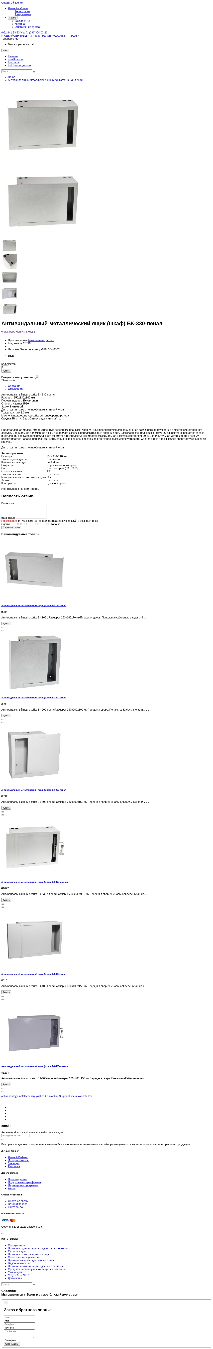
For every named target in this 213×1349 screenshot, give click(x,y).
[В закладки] (2, 627)
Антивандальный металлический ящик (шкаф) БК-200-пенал (33, 697)
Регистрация (22, 11)
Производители (17, 1179)
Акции (11, 1188)
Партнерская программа (23, 1185)
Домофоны (15, 1278)
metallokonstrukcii (81, 1096)
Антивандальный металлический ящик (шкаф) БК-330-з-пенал (34, 882)
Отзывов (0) (15, 388)
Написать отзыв (26, 331)
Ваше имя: (7, 503)
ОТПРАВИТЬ (11, 1344)
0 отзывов (7, 331)
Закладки (13, 1163)
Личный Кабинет (18, 1157)
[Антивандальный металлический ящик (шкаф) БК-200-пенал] (34, 691)
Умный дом (15, 1272)
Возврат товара (17, 1204)
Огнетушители (16, 1245)
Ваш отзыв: (8, 517)
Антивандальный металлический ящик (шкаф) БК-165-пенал (33, 605)
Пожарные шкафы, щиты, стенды (28, 1254)
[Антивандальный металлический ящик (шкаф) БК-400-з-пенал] (34, 1059)
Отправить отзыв (11, 527)
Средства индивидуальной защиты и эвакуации (37, 1269)
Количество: (8, 364)
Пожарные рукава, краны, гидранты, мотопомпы (38, 1248)
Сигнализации (17, 1251)
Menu (5, 50)
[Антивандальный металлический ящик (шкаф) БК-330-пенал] (43, 159)
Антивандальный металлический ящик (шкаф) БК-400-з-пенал (34, 1066)
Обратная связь (18, 1201)
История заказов (18, 1160)
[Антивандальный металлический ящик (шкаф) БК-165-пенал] (34, 599)
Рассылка (14, 1166)
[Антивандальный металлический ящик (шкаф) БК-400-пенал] (34, 967)
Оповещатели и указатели (24, 1257)
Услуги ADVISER (18, 1275)
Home (11, 77)
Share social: (9, 380)
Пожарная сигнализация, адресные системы (35, 1266)
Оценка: (6, 524)
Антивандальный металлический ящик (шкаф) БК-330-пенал (45, 80)
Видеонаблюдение (19, 1263)
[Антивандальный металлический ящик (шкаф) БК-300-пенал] (34, 783)
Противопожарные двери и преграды (31, 1260)
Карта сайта (15, 1207)
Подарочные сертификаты (24, 1182)
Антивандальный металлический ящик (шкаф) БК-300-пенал (33, 790)
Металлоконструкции (41, 340)
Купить (6, 371)
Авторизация (23, 14)
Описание (14, 386)
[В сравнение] (2, 630)
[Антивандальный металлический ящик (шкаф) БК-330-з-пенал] (34, 875)
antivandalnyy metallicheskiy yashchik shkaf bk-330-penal (35, 1096)
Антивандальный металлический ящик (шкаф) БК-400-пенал (33, 974)
